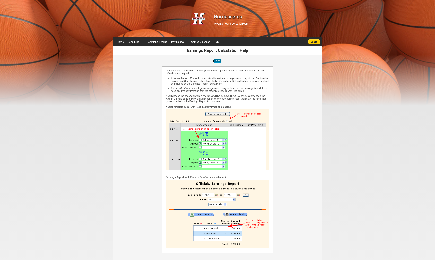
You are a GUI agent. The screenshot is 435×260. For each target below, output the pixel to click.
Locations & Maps (157, 41)
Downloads (179, 41)
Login (314, 41)
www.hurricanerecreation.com (231, 23)
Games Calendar (200, 41)
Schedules (136, 41)
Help (218, 41)
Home (120, 41)
